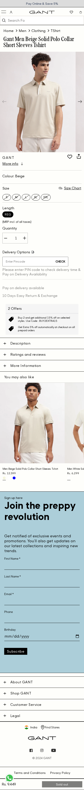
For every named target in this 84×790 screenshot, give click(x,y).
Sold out (62, 784)
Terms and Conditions (30, 773)
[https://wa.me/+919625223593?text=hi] (9, 782)
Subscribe (15, 651)
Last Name (12, 576)
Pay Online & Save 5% (42, 3)
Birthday (10, 629)
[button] (4, 12)
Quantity (9, 228)
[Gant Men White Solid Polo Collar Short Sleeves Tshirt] (9, 478)
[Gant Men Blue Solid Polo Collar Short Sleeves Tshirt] (14, 478)
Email (9, 594)
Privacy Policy (60, 773)
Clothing (38, 31)
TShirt (55, 31)
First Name (12, 558)
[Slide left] (4, 102)
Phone (8, 612)
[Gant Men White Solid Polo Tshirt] (68, 478)
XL (35, 197)
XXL (45, 197)
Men (22, 31)
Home (8, 31)
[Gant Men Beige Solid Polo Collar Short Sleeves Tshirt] (4, 478)
